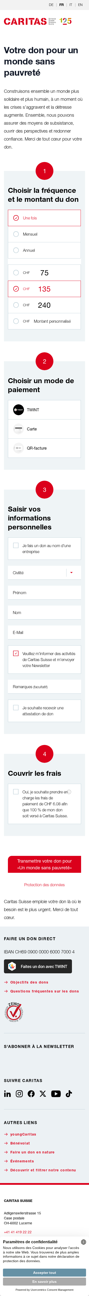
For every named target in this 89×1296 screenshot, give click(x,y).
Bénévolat (20, 1143)
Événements (22, 1161)
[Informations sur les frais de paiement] (69, 792)
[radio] (44, 409)
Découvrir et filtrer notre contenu (43, 1170)
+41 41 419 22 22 (18, 1232)
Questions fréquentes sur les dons (44, 991)
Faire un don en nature (32, 1152)
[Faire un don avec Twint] (38, 966)
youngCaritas (23, 1135)
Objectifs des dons (29, 983)
